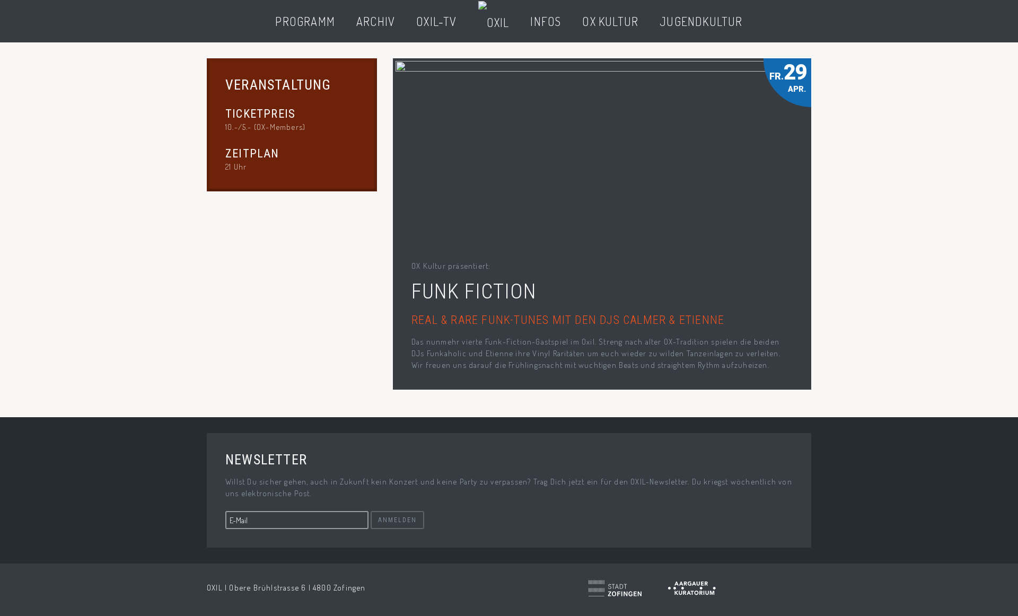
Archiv (375, 21)
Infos (545, 21)
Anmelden (397, 520)
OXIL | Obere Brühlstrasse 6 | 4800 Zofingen (286, 588)
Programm (305, 21)
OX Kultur (610, 21)
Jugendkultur (701, 21)
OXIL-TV (436, 21)
